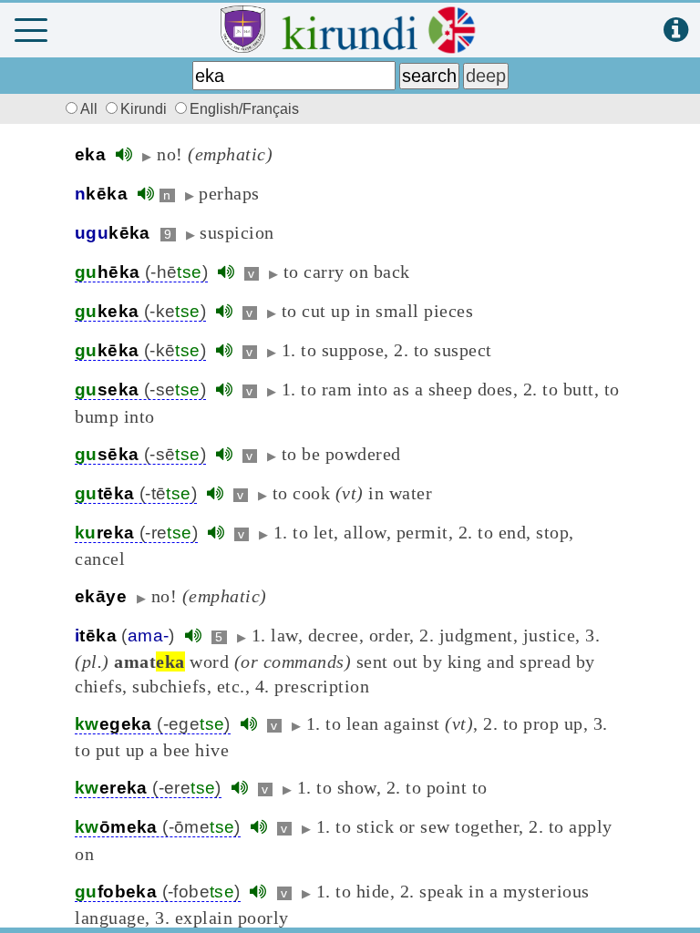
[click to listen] (124, 154)
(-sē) (140, 454)
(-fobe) (158, 891)
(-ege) (153, 723)
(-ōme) (158, 826)
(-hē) (141, 272)
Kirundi (145, 109)
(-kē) (140, 350)
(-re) (136, 532)
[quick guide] (676, 30)
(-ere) (148, 787)
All (90, 109)
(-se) (140, 389)
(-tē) (136, 493)
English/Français (244, 109)
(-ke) (140, 311)
